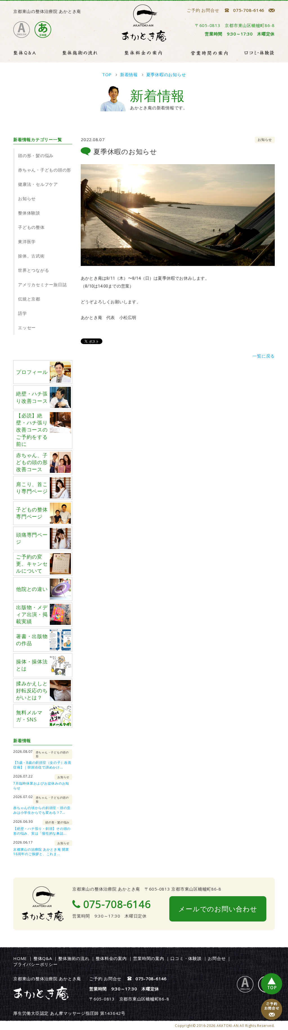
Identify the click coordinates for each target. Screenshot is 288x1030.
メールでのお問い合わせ (217, 908)
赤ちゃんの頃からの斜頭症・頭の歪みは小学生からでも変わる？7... (42, 810)
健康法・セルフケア (38, 184)
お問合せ (217, 958)
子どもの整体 (31, 227)
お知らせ (27, 198)
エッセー (27, 327)
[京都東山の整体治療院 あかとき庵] (144, 39)
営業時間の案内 (148, 958)
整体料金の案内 (111, 958)
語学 (22, 313)
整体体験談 (29, 213)
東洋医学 (27, 241)
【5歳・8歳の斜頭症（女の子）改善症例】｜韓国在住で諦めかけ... (42, 765)
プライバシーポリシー (35, 964)
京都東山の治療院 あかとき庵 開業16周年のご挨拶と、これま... (41, 852)
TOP (271, 984)
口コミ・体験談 (185, 958)
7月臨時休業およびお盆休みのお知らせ (41, 785)
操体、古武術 (31, 256)
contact (271, 1009)
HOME (20, 958)
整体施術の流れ (73, 958)
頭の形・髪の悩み (35, 155)
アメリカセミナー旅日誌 (42, 284)
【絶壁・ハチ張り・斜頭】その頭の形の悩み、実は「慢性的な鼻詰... (42, 831)
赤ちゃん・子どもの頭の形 (44, 170)
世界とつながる (33, 270)
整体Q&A (42, 958)
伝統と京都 (29, 299)
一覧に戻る (264, 356)
